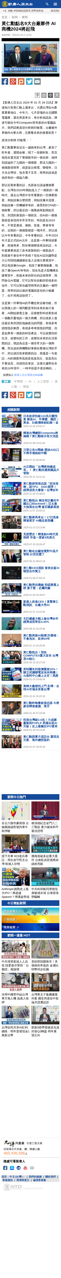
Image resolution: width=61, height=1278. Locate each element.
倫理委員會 (39, 1180)
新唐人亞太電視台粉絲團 (28, 375)
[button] (30, 57)
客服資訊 (7, 1180)
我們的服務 (35, 1176)
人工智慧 (43, 381)
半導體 (18, 381)
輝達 (26, 386)
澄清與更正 (22, 1180)
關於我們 (50, 1176)
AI (30, 381)
